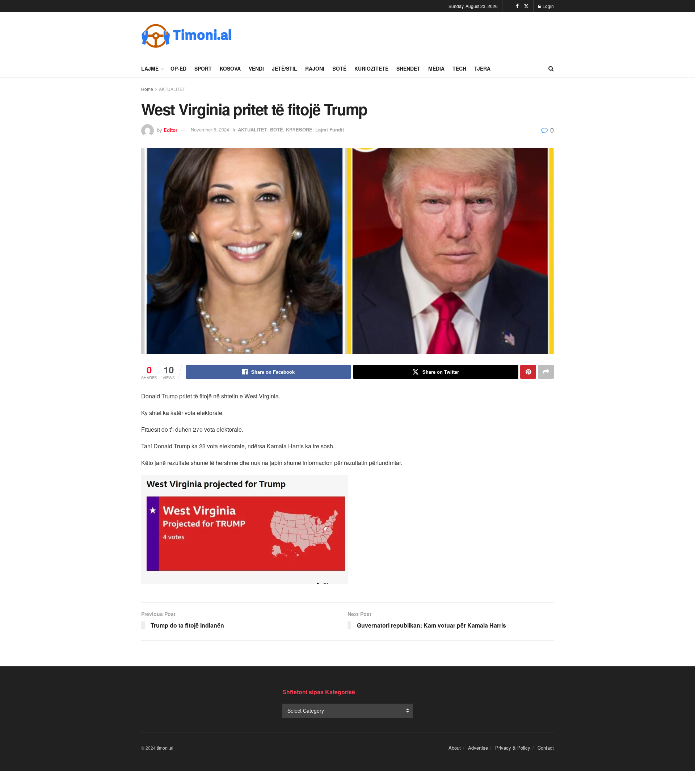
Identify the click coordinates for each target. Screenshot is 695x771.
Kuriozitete (371, 68)
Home (147, 89)
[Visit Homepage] (186, 36)
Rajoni (314, 68)
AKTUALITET (172, 89)
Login (548, 6)
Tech (459, 68)
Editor (170, 129)
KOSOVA (230, 68)
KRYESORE (299, 129)
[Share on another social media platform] (546, 372)
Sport (203, 68)
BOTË (339, 68)
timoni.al (165, 748)
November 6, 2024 (210, 129)
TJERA (482, 68)
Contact (546, 747)
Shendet (408, 68)
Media (436, 68)
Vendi (256, 68)
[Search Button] (551, 68)
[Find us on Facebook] (517, 6)
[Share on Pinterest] (528, 372)
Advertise (478, 747)
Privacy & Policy (512, 747)
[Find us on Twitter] (526, 6)
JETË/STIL (284, 68)
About (454, 747)
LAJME (150, 68)
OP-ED (178, 68)
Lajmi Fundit (329, 129)
